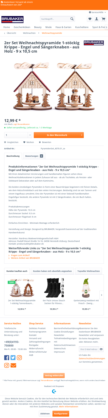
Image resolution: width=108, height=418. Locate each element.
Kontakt (32, 335)
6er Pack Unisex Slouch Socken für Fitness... (54, 302)
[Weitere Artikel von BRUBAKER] (94, 45)
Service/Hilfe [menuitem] (97, 12)
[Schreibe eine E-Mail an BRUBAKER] (13, 365)
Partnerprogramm (37, 331)
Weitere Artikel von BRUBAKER (25, 258)
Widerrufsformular (38, 351)
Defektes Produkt (37, 328)
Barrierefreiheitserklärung (65, 328)
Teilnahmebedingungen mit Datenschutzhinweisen (65, 341)
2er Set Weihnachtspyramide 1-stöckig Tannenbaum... (21, 302)
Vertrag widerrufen (54, 375)
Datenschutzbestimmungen (92, 358)
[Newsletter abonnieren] (101, 349)
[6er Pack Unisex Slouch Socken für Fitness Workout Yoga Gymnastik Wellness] (54, 288)
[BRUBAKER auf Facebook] (6, 357)
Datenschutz (60, 348)
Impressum (59, 351)
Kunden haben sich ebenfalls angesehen (52, 271)
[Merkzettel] (90, 19)
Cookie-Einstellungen (64, 331)
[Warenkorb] (103, 19)
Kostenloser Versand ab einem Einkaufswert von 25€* (17, 3)
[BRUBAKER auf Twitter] (13, 357)
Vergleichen (12, 142)
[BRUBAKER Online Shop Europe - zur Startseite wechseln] (12, 19)
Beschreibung (13, 156)
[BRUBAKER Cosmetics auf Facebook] (6, 365)
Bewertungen (33, 156)
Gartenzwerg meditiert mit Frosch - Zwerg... (86, 302)
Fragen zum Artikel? (20, 255)
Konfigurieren (61, 413)
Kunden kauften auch (16, 271)
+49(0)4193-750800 (11, 343)
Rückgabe (33, 345)
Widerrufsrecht (36, 348)
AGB (31, 355)
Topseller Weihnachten (88, 271)
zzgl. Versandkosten (22, 124)
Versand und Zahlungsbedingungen (39, 340)
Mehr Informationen (68, 406)
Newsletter (59, 335)
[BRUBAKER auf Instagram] (19, 357)
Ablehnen (45, 413)
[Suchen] (72, 19)
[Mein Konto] (96, 19)
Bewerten (46, 142)
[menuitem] (57, 19)
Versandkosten (47, 380)
